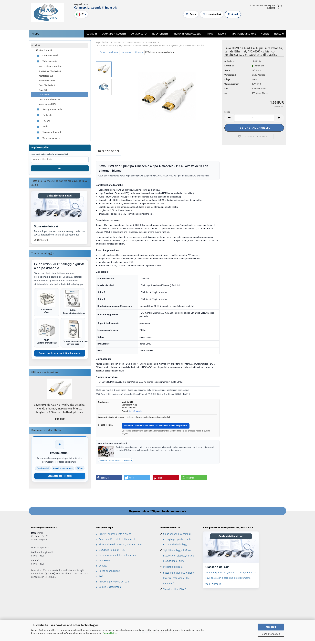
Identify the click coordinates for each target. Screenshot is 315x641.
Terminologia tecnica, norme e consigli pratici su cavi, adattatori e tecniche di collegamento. (59, 233)
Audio (45, 126)
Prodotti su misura (173, 567)
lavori (222, 33)
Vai (60, 168)
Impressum (105, 560)
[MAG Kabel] (48, 12)
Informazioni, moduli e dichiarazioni (117, 555)
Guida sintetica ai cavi (59, 195)
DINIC (210, 33)
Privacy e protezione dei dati (114, 581)
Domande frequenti (114, 33)
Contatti (91, 33)
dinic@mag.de (135, 411)
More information (271, 634)
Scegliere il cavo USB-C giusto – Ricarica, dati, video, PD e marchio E (179, 578)
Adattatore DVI (46, 76)
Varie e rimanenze (51, 138)
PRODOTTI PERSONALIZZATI (187, 33)
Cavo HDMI (44, 94)
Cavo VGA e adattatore (49, 99)
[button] (146, 24)
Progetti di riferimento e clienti (115, 534)
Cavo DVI (43, 90)
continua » (126, 52)
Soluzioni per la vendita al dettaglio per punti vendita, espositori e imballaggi (177, 539)
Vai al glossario (41, 240)
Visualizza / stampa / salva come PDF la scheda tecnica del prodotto (155, 426)
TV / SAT (46, 121)
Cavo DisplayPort (47, 85)
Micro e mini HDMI (47, 104)
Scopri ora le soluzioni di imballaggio (60, 353)
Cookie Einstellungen (110, 587)
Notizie (265, 33)
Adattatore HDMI (47, 80)
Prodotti (37, 33)
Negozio (279, 33)
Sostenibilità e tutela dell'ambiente (117, 539)
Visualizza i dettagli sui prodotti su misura (115, 460)
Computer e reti (50, 55)
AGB (101, 576)
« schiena (113, 52)
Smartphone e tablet (52, 109)
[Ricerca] (142, 24)
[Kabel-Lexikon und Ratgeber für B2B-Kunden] (59, 206)
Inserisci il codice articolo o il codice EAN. (49, 154)
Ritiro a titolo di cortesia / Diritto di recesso (122, 544)
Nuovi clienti (160, 33)
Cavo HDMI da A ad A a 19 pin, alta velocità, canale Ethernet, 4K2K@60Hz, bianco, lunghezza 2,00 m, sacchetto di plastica (59, 408)
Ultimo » (139, 52)
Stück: (227, 112)
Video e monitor (50, 61)
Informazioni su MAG (243, 33)
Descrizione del (108, 151)
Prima (102, 52)
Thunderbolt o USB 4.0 (174, 589)
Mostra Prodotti (44, 50)
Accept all (271, 627)
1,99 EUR (60, 419)
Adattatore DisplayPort (50, 71)
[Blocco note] (152, 24)
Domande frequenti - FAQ (112, 550)
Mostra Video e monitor (50, 66)
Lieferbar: (229, 65)
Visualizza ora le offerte (60, 476)
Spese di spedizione (109, 571)
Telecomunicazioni (51, 132)
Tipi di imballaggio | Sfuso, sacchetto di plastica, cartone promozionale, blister (178, 555)
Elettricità (47, 115)
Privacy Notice (110, 633)
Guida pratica (139, 33)
